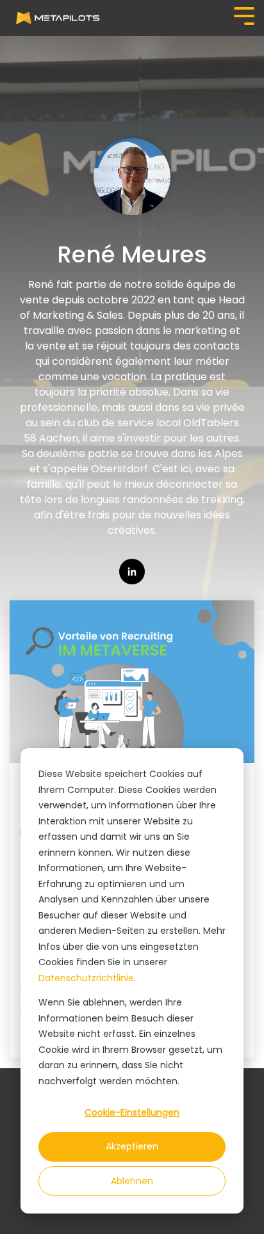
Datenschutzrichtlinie (86, 978)
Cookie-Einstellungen (132, 1112)
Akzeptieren (132, 1146)
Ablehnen (132, 1180)
